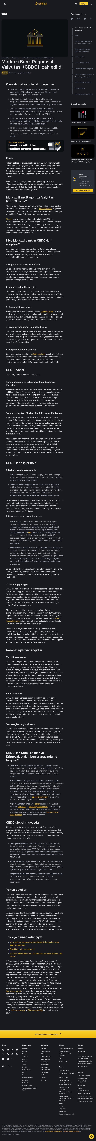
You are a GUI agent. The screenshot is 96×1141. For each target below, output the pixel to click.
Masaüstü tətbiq (27, 1085)
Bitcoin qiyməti (63, 1077)
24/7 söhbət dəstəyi (84, 1075)
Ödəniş (43, 1054)
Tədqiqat (43, 1077)
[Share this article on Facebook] (78, 19)
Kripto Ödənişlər (46, 1056)
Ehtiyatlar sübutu (83, 1066)
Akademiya (44, 1062)
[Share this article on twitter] (72, 19)
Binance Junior (45, 1059)
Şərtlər (24, 1064)
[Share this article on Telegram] (85, 19)
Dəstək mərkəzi (82, 1078)
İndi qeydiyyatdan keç (83, 190)
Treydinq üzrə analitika (85, 1063)
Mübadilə (43, 1048)
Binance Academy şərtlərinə (71, 1131)
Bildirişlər (25, 1080)
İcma (23, 1075)
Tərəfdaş (80, 1048)
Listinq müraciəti (64, 1051)
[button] (91, 4)
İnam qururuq (26, 1069)
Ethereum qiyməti (64, 1080)
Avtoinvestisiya (45, 1069)
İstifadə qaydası (49, 1131)
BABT (42, 1075)
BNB (79, 1054)
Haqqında (25, 1048)
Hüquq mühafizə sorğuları (85, 1098)
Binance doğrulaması (84, 1090)
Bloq (23, 1072)
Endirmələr (25, 1083)
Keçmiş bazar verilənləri (85, 1061)
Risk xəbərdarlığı (27, 1077)
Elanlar (24, 1054)
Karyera (24, 1051)
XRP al (61, 1106)
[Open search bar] (75, 3)
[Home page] (41, 3)
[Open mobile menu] (91, 3)
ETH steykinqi (45, 1072)
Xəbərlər (24, 1056)
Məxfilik (24, 1067)
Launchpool (44, 1067)
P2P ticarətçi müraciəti (66, 1048)
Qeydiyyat (84, 4)
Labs (60, 1058)
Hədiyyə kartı (45, 1064)
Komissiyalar (81, 1085)
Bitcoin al (62, 1101)
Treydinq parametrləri (84, 1093)
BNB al (61, 1103)
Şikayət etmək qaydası (85, 1101)
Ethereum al (62, 1111)
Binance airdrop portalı (85, 1096)
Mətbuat (24, 1059)
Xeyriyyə (43, 1080)
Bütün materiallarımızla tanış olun (46, 1034)
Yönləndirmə (81, 1051)
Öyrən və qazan (64, 1070)
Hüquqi (24, 1062)
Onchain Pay (63, 1061)
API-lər (80, 1088)
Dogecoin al (62, 1109)
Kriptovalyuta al (45, 1051)
